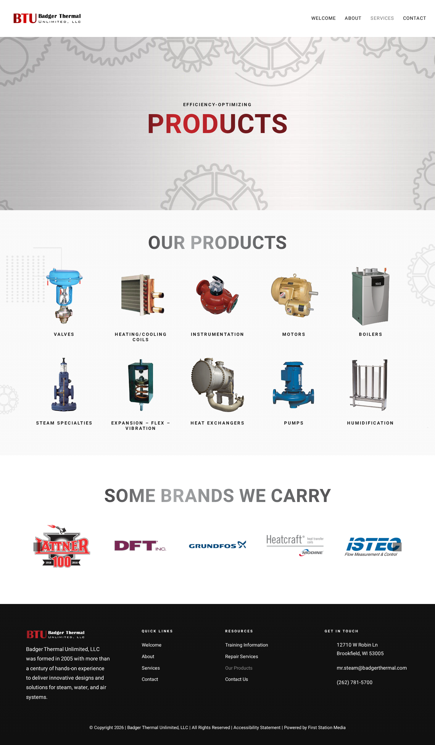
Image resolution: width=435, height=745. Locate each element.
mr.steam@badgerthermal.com (372, 668)
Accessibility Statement (257, 727)
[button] (37, 546)
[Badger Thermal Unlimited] (47, 16)
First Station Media (327, 727)
